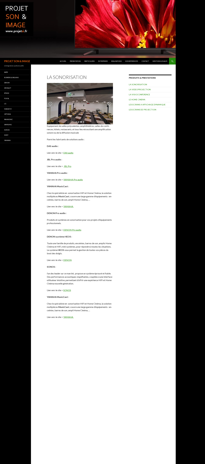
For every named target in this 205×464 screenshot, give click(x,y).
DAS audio (68, 152)
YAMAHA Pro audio (73, 179)
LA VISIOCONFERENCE (139, 94)
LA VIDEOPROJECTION (140, 89)
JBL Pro (67, 166)
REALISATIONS (116, 61)
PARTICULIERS (89, 61)
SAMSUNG (8, 124)
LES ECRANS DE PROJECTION (142, 109)
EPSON (6, 93)
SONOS (67, 290)
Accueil (63, 61)
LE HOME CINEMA (137, 99)
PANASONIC (8, 119)
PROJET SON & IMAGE (17, 61)
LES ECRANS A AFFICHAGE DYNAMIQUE (147, 104)
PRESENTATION (75, 61)
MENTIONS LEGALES (160, 61)
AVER (6, 72)
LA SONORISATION (138, 84)
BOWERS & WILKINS (11, 77)
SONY (6, 135)
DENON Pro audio (72, 230)
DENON (67, 260)
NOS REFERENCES (131, 61)
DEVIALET (7, 88)
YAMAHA (68, 206)
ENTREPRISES (103, 61)
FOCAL (6, 98)
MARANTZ (8, 109)
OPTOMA (7, 114)
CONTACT (145, 61)
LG (5, 103)
